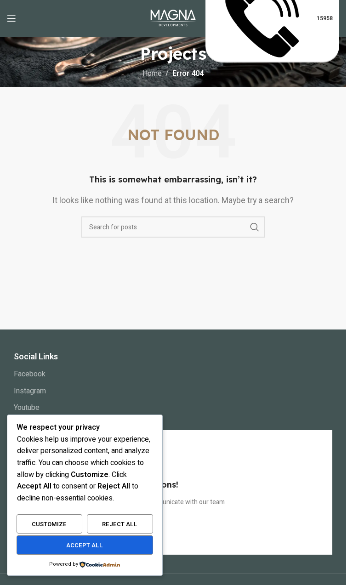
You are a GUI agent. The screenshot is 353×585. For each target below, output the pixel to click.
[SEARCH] (254, 227)
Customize (49, 524)
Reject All (119, 524)
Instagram (30, 391)
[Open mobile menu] (11, 18)
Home (152, 73)
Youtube (27, 407)
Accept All (84, 545)
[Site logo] (173, 17)
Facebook (30, 374)
